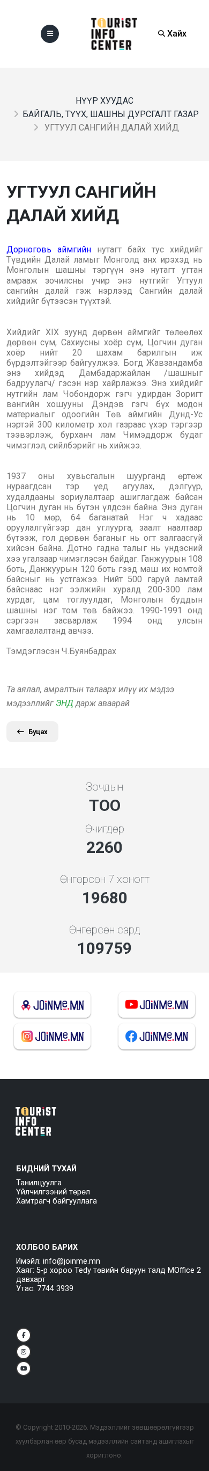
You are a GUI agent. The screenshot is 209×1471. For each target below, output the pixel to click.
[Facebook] (23, 1335)
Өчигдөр (104, 828)
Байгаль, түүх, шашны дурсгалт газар (111, 114)
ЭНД (64, 703)
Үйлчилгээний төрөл (53, 1192)
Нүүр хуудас (104, 101)
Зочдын (104, 786)
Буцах (38, 732)
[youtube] (23, 1368)
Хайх (175, 33)
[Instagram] (23, 1351)
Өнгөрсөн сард (104, 929)
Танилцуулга (39, 1182)
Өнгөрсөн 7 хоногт (105, 879)
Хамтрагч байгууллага (56, 1201)
